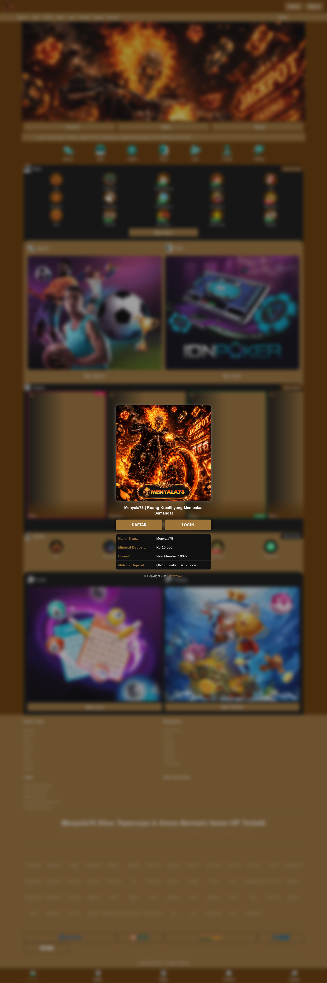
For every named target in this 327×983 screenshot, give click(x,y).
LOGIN (188, 524)
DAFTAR (139, 524)
